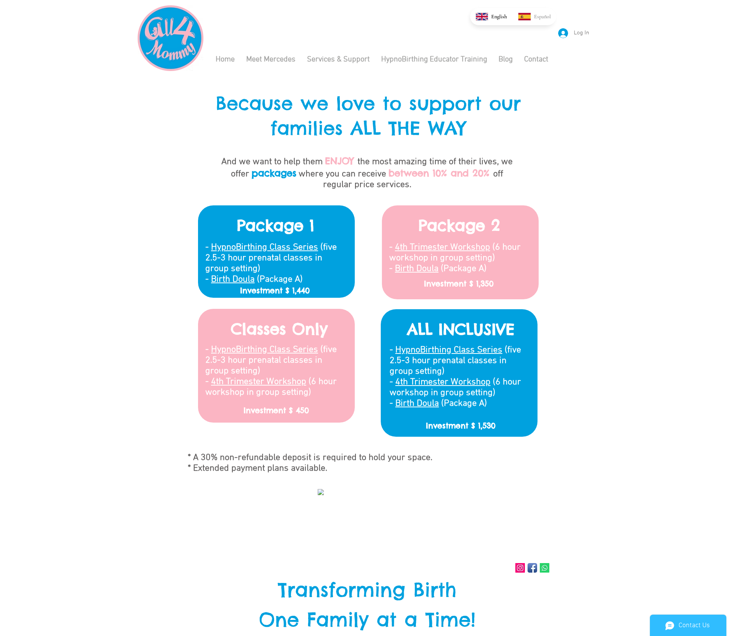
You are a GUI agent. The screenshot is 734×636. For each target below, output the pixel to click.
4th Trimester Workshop (258, 381)
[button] (338, 59)
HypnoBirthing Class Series (264, 247)
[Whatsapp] (544, 568)
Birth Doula (233, 279)
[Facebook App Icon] (532, 568)
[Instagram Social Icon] (520, 568)
